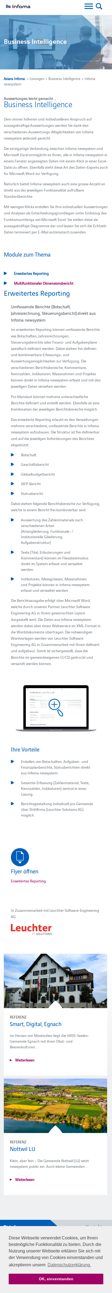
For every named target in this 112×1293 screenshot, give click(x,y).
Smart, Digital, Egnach (35, 1023)
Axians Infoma (14, 78)
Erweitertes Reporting (31, 273)
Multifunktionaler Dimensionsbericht (43, 283)
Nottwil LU (22, 1148)
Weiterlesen (24, 1060)
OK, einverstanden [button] (56, 1279)
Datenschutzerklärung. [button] (69, 1265)
